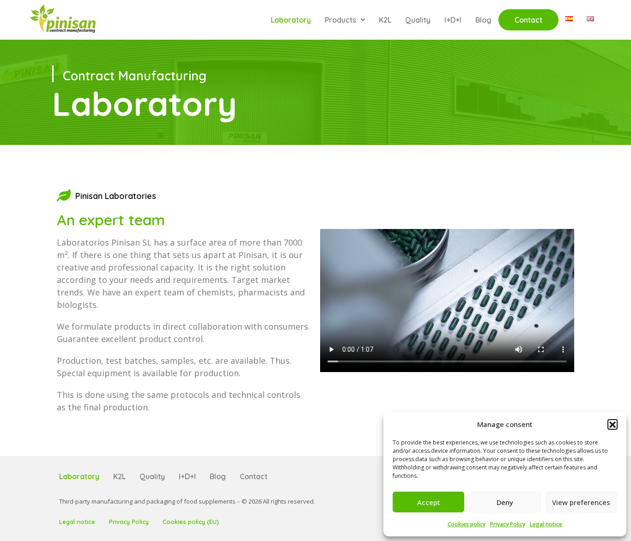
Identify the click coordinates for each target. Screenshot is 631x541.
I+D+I (452, 19)
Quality (418, 19)
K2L (385, 19)
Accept (428, 502)
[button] (612, 424)
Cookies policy (466, 524)
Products (340, 19)
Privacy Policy (507, 524)
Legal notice (546, 524)
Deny (505, 502)
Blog (483, 19)
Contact (528, 19)
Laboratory (291, 19)
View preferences (581, 502)
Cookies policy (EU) (191, 521)
